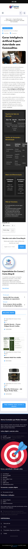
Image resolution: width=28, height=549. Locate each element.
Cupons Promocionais (7, 503)
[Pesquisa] (20, 13)
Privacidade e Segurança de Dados (11, 530)
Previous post (6, 295)
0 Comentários (14, 33)
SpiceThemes (14, 546)
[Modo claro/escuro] (24, 13)
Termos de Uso (7, 523)
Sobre (5, 527)
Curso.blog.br (6, 474)
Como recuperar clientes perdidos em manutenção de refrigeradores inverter (12, 305)
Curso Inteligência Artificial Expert (16, 89)
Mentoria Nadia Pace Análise (12, 357)
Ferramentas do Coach (8, 492)
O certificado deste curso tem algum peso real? (13, 206)
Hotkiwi (4, 501)
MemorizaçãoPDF (7, 438)
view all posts (5, 288)
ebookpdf (5, 477)
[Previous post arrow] (24, 297)
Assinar (22, 247)
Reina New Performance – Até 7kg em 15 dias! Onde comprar (13, 390)
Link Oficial (9, 107)
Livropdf (5, 436)
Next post (5, 301)
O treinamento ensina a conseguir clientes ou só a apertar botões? (13, 209)
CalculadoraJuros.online (8, 484)
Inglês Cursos (6, 482)
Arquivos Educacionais (7, 28)
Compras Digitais (7, 500)
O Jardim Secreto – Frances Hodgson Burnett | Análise (12, 325)
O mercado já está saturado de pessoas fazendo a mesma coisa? (12, 212)
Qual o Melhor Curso (7, 479)
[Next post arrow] (24, 305)
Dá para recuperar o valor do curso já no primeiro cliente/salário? (13, 215)
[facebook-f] (12, 1)
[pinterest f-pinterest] (15, 1)
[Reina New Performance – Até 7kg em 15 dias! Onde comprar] (14, 375)
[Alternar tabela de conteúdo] (11, 230)
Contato (5, 533)
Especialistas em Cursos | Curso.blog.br (11, 30)
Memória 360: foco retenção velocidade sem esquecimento (11, 298)
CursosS (4, 481)
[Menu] (3, 13)
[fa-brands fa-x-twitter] (14, 1)
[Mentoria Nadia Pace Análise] (14, 343)
